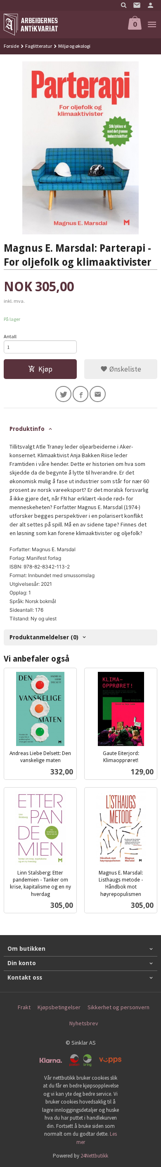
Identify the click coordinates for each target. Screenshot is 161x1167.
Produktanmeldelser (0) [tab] (43, 637)
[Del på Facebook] (81, 394)
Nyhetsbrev (83, 1023)
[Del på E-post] (98, 394)
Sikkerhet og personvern (118, 1007)
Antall (10, 336)
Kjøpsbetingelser (59, 1007)
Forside (11, 46)
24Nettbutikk (94, 1155)
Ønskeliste (124, 369)
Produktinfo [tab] (27, 429)
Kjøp (45, 369)
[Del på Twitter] (63, 394)
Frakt (24, 1007)
